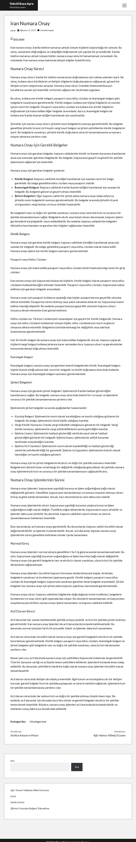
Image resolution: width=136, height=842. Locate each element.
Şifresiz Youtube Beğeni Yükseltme (29, 808)
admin (13, 30)
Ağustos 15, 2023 (28, 30)
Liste (13, 796)
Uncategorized (38, 721)
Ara (12, 760)
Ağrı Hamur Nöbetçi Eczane (109, 735)
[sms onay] (17, 39)
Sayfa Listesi (17, 802)
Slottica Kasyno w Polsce (24, 735)
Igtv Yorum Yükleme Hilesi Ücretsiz (29, 790)
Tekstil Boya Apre (21, 3)
